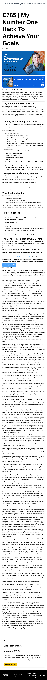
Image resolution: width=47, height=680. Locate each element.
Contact (29, 3)
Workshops (39, 3)
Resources (16, 3)
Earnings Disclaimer (17, 676)
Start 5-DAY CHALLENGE (10, 664)
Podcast (34, 675)
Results (28, 675)
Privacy (20, 674)
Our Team (21, 4)
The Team (29, 673)
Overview (6, 3)
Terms (15, 674)
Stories (11, 3)
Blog (25, 3)
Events (34, 3)
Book (34, 673)
